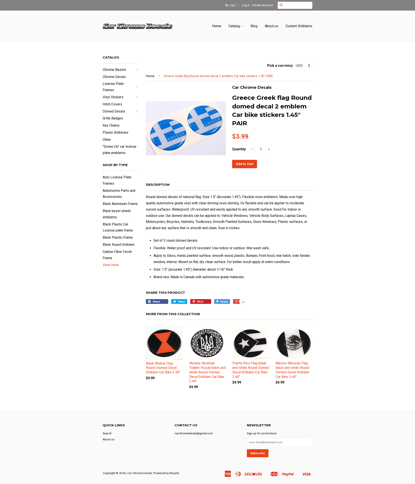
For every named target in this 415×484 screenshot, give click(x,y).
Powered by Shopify (166, 473)
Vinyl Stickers (113, 97)
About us (271, 26)
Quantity (239, 149)
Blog (254, 26)
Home (216, 26)
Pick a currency (280, 65)
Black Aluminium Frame (120, 204)
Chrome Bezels (114, 70)
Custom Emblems (299, 26)
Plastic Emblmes (115, 132)
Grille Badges (113, 118)
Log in (246, 5)
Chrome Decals (114, 77)
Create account (262, 5)
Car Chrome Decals (139, 473)
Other (107, 140)
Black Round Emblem (118, 245)
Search (107, 433)
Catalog (234, 26)
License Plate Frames (113, 87)
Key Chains (111, 125)
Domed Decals (114, 111)
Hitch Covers (112, 104)
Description (158, 184)
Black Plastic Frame (118, 237)
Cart (232, 5)
